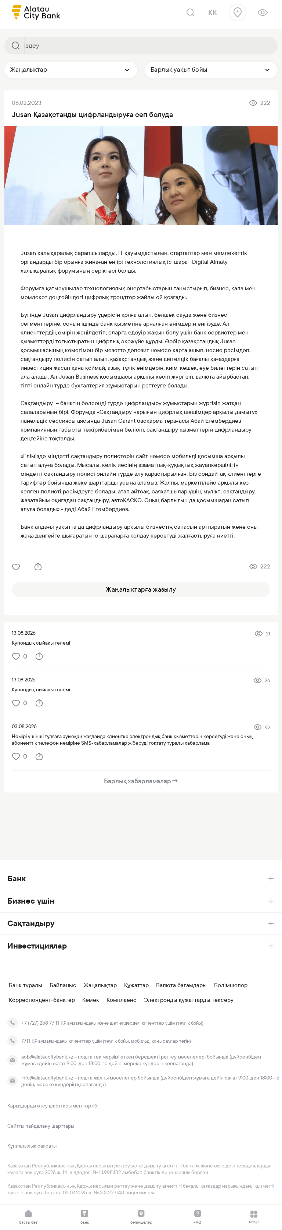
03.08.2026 (24, 726)
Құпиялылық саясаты (32, 1145)
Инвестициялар (37, 946)
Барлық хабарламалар (141, 781)
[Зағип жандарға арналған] (262, 12)
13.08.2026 (24, 633)
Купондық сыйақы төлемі (41, 642)
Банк (16, 878)
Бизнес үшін (30, 901)
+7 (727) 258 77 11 (40, 1023)
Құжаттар (136, 985)
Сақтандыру (30, 923)
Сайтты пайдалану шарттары (40, 1126)
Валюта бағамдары (181, 985)
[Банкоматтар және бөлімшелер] (237, 12)
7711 (25, 1041)
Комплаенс (121, 1000)
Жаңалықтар (100, 985)
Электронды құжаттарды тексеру (189, 1000)
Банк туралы (25, 985)
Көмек (90, 1000)
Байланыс (63, 985)
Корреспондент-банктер (42, 1000)
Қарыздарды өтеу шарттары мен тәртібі (52, 1105)
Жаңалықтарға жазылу (141, 589)
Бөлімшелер (230, 985)
